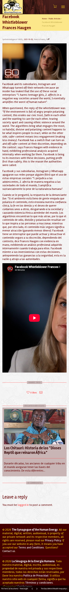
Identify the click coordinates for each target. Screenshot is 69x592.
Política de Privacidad (35, 575)
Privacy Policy (53, 540)
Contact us (8, 551)
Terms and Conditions (31, 547)
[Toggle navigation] (63, 7)
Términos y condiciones (39, 582)
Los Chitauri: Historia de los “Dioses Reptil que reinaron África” (32, 450)
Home (44, 18)
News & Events (39, 39)
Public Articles (54, 18)
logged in (23, 505)
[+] (34, 426)
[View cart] (54, 6)
